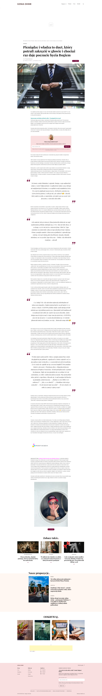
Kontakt (78, 3)
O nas (74, 3)
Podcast (69, 3)
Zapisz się (67, 146)
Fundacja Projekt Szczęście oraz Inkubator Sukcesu (49, 458)
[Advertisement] (51, 648)
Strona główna (25, 40)
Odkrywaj (30, 668)
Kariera (29, 40)
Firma (18, 668)
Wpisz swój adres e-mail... (63, 677)
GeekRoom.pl (82, 693)
